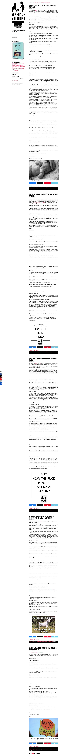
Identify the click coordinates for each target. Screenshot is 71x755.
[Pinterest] (1, 379)
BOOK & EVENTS (18, 25)
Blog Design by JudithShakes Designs (16, 84)
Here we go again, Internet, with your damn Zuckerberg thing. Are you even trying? (41, 517)
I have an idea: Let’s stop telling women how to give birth (42, 6)
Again (41, 521)
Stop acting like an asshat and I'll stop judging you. (45, 187)
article (36, 10)
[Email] (1, 381)
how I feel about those (44, 62)
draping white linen (52, 372)
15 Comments (31, 641)
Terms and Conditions (15, 80)
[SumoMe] (1, 383)
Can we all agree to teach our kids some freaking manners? (43, 195)
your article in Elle (38, 363)
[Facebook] (1, 374)
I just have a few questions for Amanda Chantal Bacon (43, 359)
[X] (1, 376)
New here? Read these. (18, 21)
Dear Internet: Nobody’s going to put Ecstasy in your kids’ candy (43, 649)
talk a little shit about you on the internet (39, 202)
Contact (18, 27)
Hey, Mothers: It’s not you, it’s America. (17, 65)
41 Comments (31, 187)
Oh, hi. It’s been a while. (15, 70)
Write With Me (18, 23)
